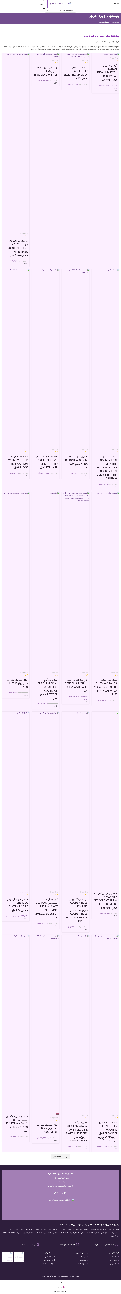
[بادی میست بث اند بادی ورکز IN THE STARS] (15, 581)
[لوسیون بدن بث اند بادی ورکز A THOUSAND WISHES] (45, 55)
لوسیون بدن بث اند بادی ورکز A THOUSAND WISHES (46, 71)
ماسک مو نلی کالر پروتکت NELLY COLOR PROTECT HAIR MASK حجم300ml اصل (17, 248)
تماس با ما (113, 1260)
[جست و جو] (47, 10)
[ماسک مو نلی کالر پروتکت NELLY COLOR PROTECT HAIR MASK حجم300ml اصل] (15, 142)
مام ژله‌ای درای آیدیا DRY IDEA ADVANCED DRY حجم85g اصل (17, 905)
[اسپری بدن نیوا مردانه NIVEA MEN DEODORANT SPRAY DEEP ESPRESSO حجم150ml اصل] (105, 801)
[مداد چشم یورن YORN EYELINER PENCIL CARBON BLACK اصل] (15, 358)
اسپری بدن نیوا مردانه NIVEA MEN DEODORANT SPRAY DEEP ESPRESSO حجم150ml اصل (105, 900)
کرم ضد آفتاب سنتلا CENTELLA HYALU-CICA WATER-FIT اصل (76, 685)
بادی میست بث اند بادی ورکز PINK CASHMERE (47, 1128)
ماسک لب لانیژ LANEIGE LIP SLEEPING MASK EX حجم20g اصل (76, 73)
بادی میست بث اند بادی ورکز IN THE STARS (17, 683)
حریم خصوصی (50, 1256)
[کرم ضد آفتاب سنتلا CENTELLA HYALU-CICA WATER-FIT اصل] (75, 581)
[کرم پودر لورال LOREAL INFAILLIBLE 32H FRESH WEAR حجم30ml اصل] (111, 54)
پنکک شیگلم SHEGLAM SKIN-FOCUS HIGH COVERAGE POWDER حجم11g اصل (48, 689)
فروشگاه (83, 1256)
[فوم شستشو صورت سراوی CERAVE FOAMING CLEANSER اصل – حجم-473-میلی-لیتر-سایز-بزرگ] (105, 1024)
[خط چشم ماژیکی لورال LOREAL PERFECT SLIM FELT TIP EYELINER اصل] (45, 358)
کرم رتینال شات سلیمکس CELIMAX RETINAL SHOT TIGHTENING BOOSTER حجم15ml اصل (46, 909)
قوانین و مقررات (49, 1260)
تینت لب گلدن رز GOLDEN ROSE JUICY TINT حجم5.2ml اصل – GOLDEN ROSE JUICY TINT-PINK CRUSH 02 (107, 468)
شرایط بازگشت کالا (49, 1263)
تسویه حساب (81, 1263)
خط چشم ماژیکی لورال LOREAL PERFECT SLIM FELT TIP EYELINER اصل (46, 462)
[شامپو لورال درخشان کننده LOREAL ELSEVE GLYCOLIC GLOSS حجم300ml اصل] (15, 1024)
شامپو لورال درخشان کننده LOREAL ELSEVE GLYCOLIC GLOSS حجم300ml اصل (17, 1124)
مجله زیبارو (113, 1263)
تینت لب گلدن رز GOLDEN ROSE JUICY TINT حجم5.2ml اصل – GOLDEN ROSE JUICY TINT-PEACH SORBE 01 (76, 910)
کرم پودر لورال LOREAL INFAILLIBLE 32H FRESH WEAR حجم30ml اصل (107, 72)
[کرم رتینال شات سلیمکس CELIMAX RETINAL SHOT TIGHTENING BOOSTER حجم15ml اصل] (45, 801)
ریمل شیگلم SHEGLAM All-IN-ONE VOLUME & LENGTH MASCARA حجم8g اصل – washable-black (76, 1132)
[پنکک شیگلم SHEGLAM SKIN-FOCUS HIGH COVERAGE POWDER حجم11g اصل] (45, 581)
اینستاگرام (42, 5)
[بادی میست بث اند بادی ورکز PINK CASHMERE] (45, 1024)
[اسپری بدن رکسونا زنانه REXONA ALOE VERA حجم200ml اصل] (75, 358)
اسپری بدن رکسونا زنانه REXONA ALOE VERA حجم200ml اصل (76, 462)
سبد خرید (83, 1260)
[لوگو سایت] (60, 3)
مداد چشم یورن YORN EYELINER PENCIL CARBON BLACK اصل (18, 462)
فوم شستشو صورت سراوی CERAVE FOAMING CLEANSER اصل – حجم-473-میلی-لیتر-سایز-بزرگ (107, 1132)
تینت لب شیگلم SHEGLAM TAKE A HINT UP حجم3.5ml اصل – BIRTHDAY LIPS (105, 687)
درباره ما (114, 1256)
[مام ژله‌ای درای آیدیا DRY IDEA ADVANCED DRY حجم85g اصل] (15, 801)
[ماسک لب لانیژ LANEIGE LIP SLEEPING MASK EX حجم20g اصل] (75, 55)
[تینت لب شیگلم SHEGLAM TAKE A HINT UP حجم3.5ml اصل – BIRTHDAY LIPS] (105, 581)
